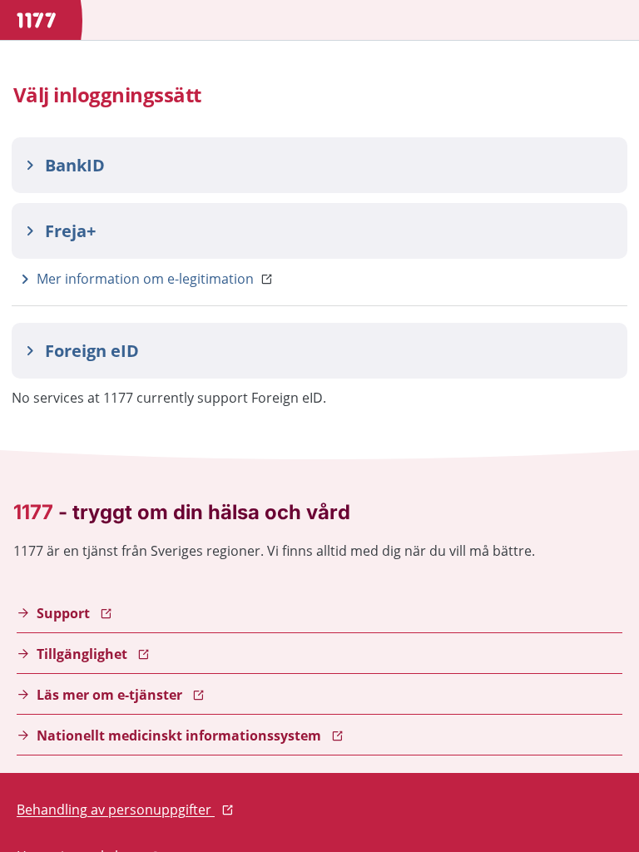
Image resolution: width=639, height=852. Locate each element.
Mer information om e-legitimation (145, 279)
